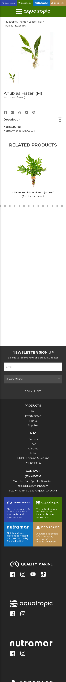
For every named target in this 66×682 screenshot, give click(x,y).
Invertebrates (33, 416)
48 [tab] (43, 206)
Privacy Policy (33, 462)
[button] (33, 120)
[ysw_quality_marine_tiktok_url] (43, 575)
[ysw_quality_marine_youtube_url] (33, 575)
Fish (33, 411)
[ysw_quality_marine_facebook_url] (12, 575)
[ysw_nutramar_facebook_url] (12, 654)
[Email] (12, 112)
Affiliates (33, 448)
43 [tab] (19, 206)
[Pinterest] (33, 112)
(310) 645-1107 (33, 476)
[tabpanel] (31, 175)
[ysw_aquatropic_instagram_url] (22, 614)
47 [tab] (38, 206)
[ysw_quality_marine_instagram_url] (22, 575)
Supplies (33, 425)
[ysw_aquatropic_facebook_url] (12, 614)
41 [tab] (9, 206)
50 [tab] (52, 206)
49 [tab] (47, 206)
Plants (33, 420)
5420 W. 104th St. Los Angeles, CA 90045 (33, 490)
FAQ (33, 443)
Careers (33, 439)
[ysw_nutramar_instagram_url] (22, 654)
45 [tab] (28, 206)
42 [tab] (14, 206)
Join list (33, 391)
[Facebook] (5, 112)
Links (33, 453)
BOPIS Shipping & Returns (33, 458)
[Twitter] (26, 112)
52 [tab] (62, 206)
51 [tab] (57, 206)
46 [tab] (33, 206)
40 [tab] (5, 206)
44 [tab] (24, 206)
